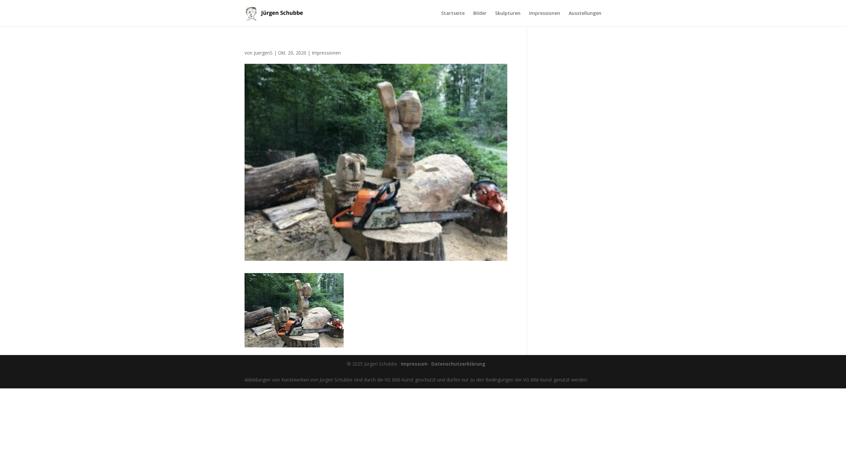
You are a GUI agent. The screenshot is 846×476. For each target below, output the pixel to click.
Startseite (453, 13)
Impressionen (544, 13)
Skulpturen (507, 13)
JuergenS (263, 53)
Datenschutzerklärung (458, 364)
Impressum (414, 364)
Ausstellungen (585, 13)
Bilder (479, 13)
